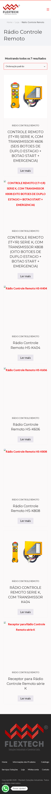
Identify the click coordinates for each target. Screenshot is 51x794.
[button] (5, 788)
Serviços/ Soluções (10, 769)
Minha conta (33, 769)
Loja (23, 769)
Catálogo (45, 762)
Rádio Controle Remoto (25, 125)
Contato (45, 769)
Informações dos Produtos (24, 762)
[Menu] (48, 9)
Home (4, 762)
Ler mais (25, 170)
